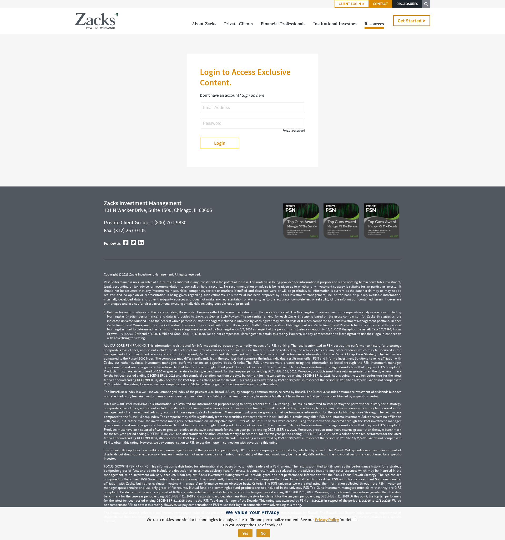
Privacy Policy (327, 519)
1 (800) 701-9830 (168, 222)
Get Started (409, 21)
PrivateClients (238, 24)
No (263, 533)
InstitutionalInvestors (335, 24)
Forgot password (293, 130)
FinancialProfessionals (283, 24)
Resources (374, 24)
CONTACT (380, 4)
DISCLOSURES (407, 4)
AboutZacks (204, 24)
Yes (245, 533)
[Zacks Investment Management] (96, 21)
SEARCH (426, 4)
